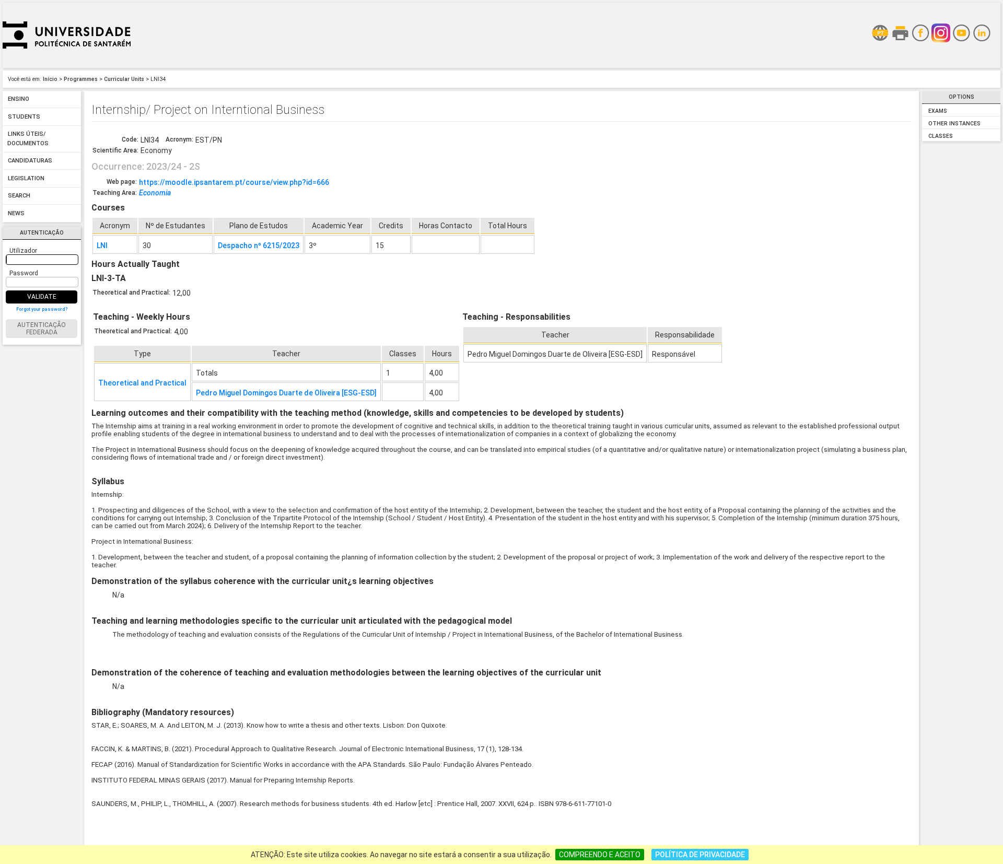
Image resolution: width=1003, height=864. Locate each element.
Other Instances (954, 123)
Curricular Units (124, 79)
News (16, 213)
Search (19, 196)
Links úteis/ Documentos (28, 139)
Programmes (81, 79)
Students (24, 116)
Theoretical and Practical (142, 383)
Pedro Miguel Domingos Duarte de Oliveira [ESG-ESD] (286, 393)
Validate (41, 296)
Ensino (18, 99)
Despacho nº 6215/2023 (258, 245)
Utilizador (23, 250)
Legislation (26, 178)
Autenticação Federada (41, 328)
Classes (940, 136)
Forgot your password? (41, 309)
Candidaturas (30, 161)
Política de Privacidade (700, 854)
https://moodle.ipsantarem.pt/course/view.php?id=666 (234, 182)
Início (50, 79)
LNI (102, 245)
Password (23, 273)
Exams (937, 111)
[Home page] (67, 65)
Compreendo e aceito (599, 854)
